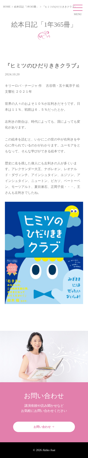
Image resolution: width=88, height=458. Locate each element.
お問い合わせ (43, 426)
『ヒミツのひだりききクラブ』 (59, 7)
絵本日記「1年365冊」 (26, 7)
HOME (6, 7)
